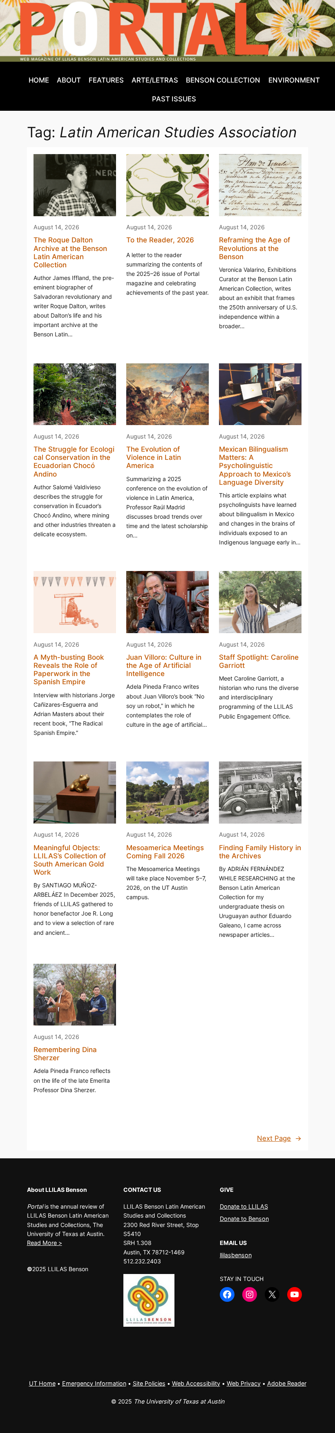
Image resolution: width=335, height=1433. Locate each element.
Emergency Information (94, 1383)
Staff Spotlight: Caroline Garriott (259, 661)
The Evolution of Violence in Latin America (153, 457)
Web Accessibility (196, 1383)
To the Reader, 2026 (160, 240)
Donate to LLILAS (244, 1206)
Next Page (279, 1138)
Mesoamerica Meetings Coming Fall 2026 (165, 852)
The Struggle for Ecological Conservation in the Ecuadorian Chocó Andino (74, 461)
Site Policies (149, 1383)
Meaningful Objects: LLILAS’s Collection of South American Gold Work (70, 860)
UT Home (42, 1383)
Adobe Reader (286, 1383)
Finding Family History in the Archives (260, 852)
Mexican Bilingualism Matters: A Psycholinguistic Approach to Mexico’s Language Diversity (255, 465)
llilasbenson (236, 1255)
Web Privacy (244, 1383)
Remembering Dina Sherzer (65, 1054)
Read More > (44, 1242)
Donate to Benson (244, 1218)
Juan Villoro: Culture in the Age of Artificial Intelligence (163, 665)
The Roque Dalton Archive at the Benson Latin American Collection (70, 252)
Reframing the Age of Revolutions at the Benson (254, 248)
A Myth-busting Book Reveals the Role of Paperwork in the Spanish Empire (69, 669)
